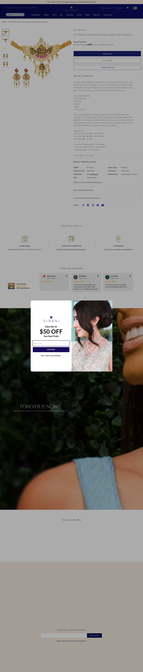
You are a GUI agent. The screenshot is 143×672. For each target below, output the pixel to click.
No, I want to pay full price (51, 355)
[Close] (110, 302)
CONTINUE (51, 349)
